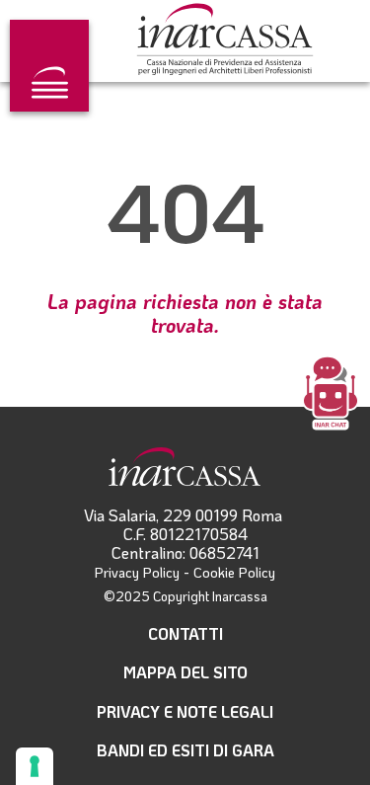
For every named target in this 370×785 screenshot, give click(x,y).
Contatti (185, 633)
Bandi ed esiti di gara (185, 750)
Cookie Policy (234, 572)
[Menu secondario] (49, 66)
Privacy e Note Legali (185, 711)
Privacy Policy (137, 572)
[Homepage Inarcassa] (225, 41)
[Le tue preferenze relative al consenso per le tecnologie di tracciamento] (34, 766)
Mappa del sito (185, 672)
